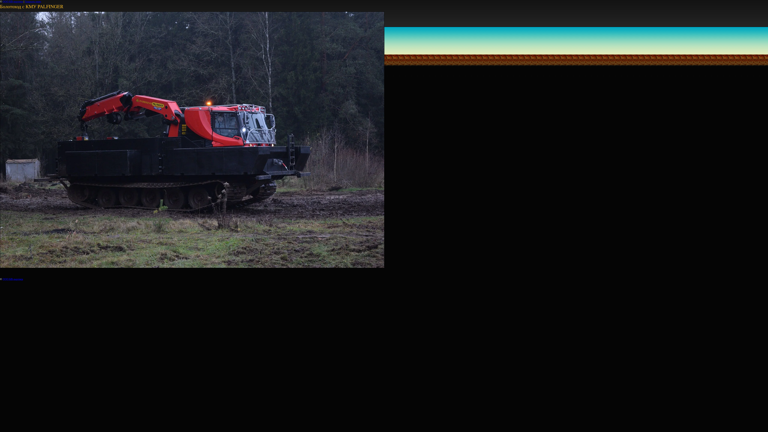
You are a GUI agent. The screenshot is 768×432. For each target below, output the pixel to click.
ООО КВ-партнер (13, 1)
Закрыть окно (33, 1)
